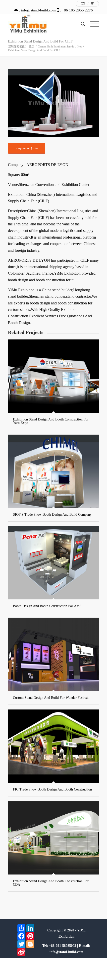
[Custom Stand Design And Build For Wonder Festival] (53, 654)
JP (92, 3)
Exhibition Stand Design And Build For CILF (40, 41)
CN (83, 3)
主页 (31, 46)
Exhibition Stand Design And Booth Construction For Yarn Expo (51, 421)
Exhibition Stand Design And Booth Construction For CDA (51, 882)
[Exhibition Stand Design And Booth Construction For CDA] (53, 838)
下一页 (87, 102)
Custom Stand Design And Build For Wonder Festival (51, 698)
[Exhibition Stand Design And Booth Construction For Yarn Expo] (53, 376)
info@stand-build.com (38, 10)
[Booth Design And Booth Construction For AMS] (53, 562)
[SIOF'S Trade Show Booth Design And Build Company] (53, 471)
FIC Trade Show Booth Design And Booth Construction (52, 789)
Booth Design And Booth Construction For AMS (47, 606)
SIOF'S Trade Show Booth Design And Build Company (52, 514)
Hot (79, 46)
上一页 (19, 102)
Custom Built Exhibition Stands (56, 46)
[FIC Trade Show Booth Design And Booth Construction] (53, 746)
